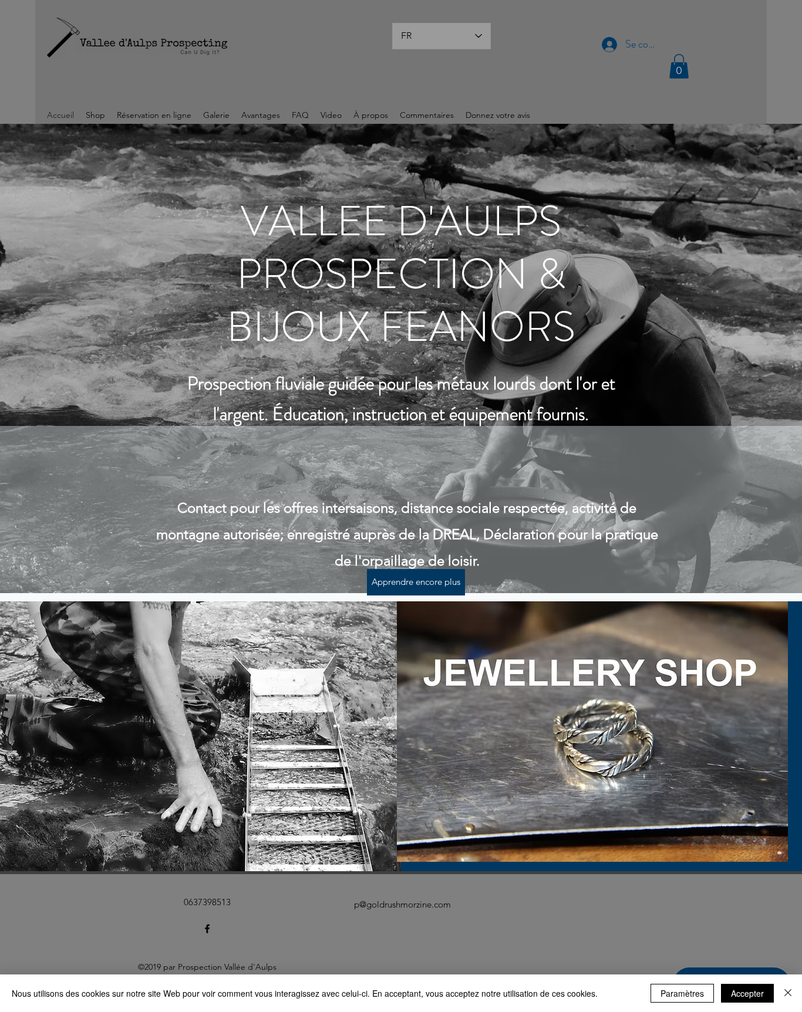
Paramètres (682, 993)
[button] (679, 66)
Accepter (747, 993)
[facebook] (207, 929)
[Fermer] (788, 993)
